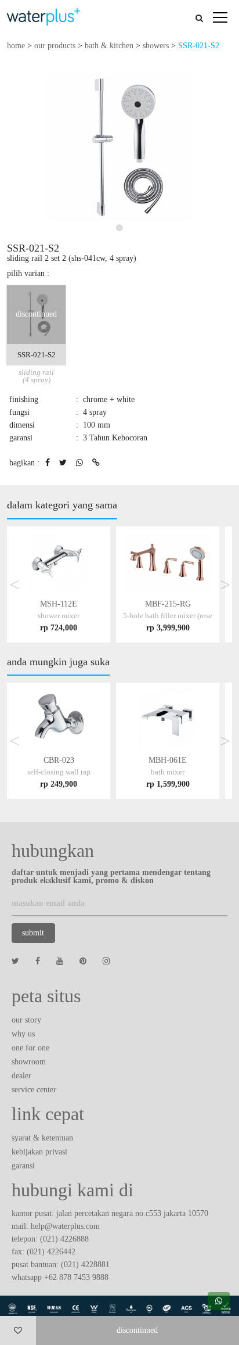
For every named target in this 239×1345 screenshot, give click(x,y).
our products (54, 45)
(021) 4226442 (51, 1251)
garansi (23, 1165)
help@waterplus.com (65, 1226)
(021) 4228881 (85, 1264)
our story (26, 1020)
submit (33, 932)
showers (156, 45)
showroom (29, 1061)
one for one (30, 1047)
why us (23, 1034)
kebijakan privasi (39, 1151)
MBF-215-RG (167, 616)
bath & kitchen (109, 45)
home (16, 45)
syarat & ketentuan (42, 1138)
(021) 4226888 (64, 1239)
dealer (21, 1075)
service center (34, 1089)
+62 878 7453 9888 (76, 1277)
